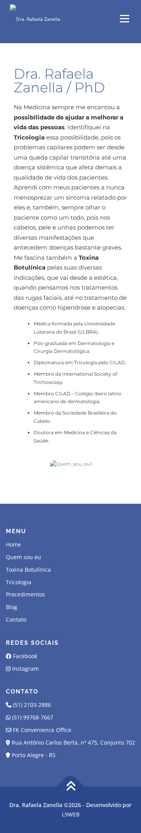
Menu (124, 18)
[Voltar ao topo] (71, 787)
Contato (16, 619)
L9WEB (71, 814)
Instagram (25, 668)
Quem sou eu (23, 557)
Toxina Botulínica (28, 569)
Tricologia (18, 582)
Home (13, 544)
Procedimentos (25, 594)
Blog (11, 607)
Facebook (25, 656)
